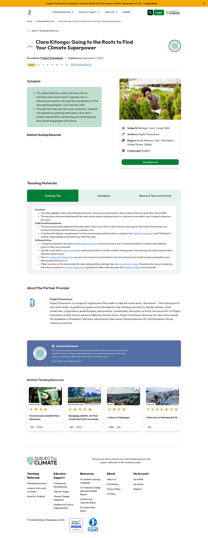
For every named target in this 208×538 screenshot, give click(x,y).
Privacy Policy (113, 489)
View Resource (150, 162)
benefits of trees (132, 267)
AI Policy (111, 493)
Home (29, 21)
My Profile (138, 479)
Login (159, 12)
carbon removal (69, 250)
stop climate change (129, 264)
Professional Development (60, 485)
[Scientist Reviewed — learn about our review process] (175, 46)
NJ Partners (113, 484)
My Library (138, 484)
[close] (204, 3)
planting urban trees (74, 267)
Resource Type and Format (155, 195)
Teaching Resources (36, 483)
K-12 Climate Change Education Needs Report (90, 491)
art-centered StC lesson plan (59, 257)
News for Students (36, 496)
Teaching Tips (53, 195)
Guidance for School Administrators (63, 506)
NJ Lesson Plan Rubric (87, 509)
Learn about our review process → (67, 361)
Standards (104, 195)
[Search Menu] (150, 12)
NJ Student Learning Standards (90, 481)
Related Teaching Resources (44, 134)
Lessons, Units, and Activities (36, 490)
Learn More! (150, 3)
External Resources (45, 21)
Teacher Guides (61, 491)
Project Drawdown (52, 58)
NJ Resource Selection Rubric (88, 501)
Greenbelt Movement (142, 233)
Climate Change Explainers (61, 498)
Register (137, 489)
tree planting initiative (86, 243)
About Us (111, 479)
